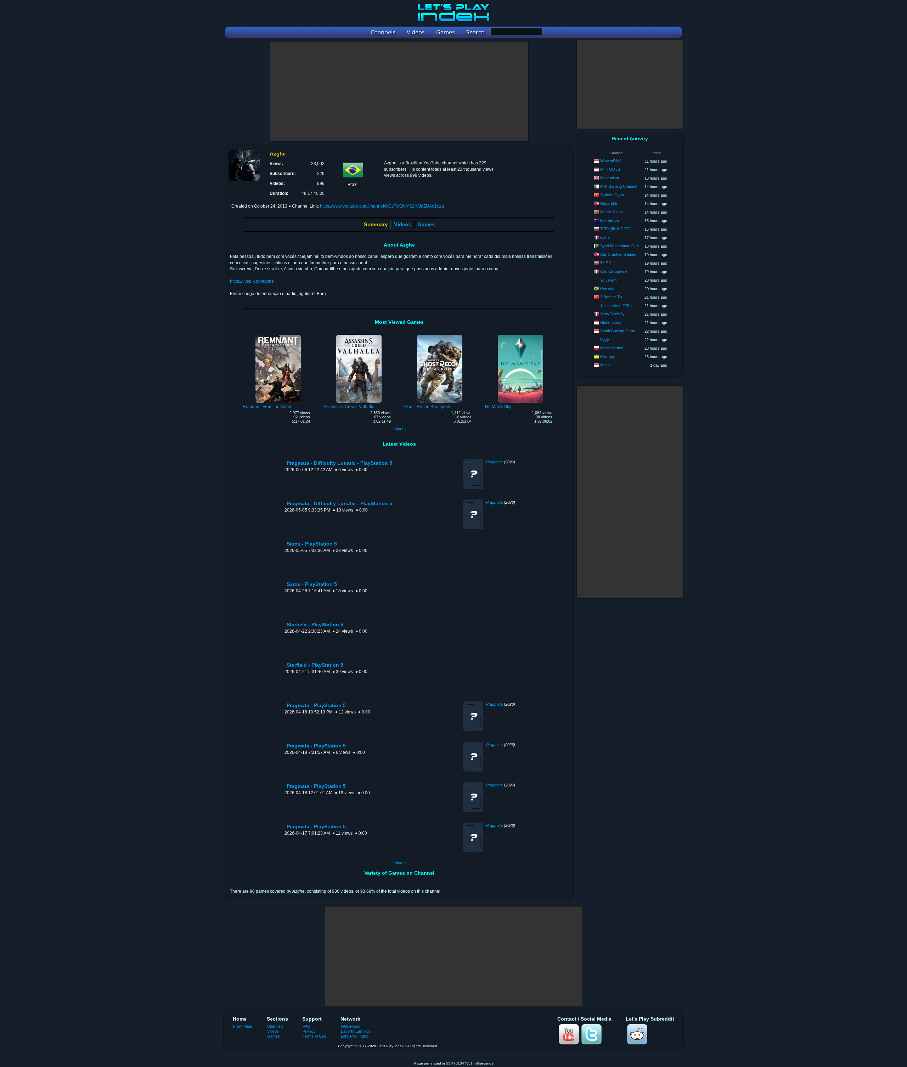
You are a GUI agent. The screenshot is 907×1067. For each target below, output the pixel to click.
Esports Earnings (356, 1031)
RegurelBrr (609, 203)
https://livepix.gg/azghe (252, 281)
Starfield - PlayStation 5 (315, 624)
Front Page (242, 1026)
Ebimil (605, 237)
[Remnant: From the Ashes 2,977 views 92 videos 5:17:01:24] (278, 335)
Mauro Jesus (611, 212)
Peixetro (607, 288)
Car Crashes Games (618, 254)
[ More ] (399, 429)
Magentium (609, 178)
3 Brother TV (611, 297)
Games (426, 224)
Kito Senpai (609, 220)
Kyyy (604, 340)
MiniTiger (608, 356)
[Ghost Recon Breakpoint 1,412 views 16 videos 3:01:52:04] (439, 335)
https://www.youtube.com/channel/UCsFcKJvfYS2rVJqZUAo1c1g (382, 206)
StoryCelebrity (612, 314)
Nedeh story (610, 322)
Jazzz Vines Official (617, 306)
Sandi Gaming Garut (617, 331)
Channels (275, 1026)
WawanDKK (610, 161)
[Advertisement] (399, 91)
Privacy (309, 1031)
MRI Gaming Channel (618, 186)
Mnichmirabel (611, 348)
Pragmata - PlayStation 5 (316, 705)
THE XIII (607, 263)
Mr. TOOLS (610, 169)
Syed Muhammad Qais (620, 246)
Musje (605, 365)
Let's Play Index (354, 1036)
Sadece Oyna (612, 195)
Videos (402, 224)
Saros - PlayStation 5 (312, 544)
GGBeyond (350, 1026)
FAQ (306, 1026)
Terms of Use (314, 1036)
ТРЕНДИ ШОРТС (615, 229)
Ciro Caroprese (613, 271)
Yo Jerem (608, 280)
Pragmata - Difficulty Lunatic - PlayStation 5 (339, 463)
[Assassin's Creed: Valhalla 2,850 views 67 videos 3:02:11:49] (359, 335)
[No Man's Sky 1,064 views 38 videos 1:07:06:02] (520, 335)
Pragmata (494, 462)
